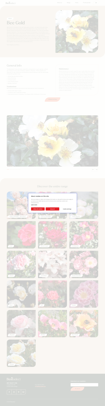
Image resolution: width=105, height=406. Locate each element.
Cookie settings (67, 209)
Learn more (34, 204)
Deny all (52, 209)
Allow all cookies (37, 209)
